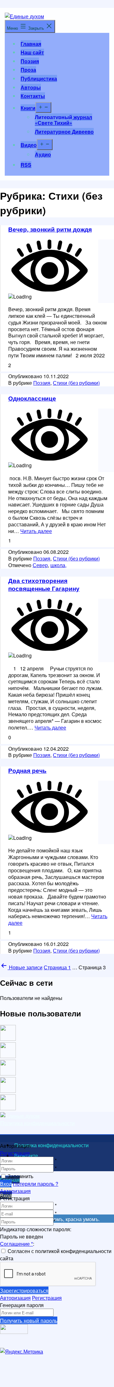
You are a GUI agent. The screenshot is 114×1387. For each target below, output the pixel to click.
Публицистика (39, 78)
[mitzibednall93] (8, 1056)
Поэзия (30, 61)
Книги (28, 108)
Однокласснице (32, 398)
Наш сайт (32, 52)
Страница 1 (57, 967)
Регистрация (15, 1153)
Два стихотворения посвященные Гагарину (43, 584)
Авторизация (15, 1191)
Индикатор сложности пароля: (35, 1229)
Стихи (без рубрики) (76, 382)
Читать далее (36, 531)
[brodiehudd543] (8, 1108)
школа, (58, 565)
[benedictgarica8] (8, 1073)
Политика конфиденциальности (37, 1123)
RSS (26, 164)
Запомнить (20, 1176)
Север (40, 565)
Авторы (31, 87)
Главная (31, 43)
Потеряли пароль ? (35, 1183)
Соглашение (16, 1243)
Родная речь (27, 770)
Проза (28, 69)
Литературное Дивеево (64, 131)
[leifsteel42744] (8, 1038)
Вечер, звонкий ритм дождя (50, 229)
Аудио (43, 154)
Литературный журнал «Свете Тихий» (63, 119)
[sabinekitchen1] (8, 1090)
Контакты (33, 96)
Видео (29, 144)
